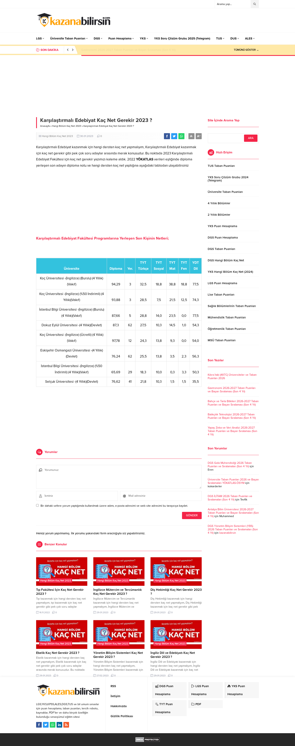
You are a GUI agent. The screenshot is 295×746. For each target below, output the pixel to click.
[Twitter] (46, 725)
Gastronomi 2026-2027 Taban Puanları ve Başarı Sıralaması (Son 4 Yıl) (231, 389)
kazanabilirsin (227, 533)
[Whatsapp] (52, 725)
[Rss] (66, 725)
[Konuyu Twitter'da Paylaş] (174, 136)
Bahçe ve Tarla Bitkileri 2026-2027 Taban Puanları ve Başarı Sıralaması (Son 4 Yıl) (136, 50)
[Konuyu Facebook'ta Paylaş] (167, 136)
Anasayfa (45, 126)
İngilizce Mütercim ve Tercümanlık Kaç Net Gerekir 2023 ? (117, 592)
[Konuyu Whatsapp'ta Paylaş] (181, 136)
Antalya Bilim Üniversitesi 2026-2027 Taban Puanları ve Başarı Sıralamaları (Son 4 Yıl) (233, 513)
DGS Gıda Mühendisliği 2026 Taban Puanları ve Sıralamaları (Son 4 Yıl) (230, 464)
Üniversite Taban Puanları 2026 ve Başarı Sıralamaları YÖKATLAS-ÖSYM (233, 481)
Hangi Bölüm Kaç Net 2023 (66, 126)
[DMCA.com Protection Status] (147, 740)
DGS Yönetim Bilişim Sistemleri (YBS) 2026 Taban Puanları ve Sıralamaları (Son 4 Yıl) (233, 529)
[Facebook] (39, 725)
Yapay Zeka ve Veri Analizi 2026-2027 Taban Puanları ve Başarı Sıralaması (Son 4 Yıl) (232, 431)
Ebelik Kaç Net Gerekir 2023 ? (57, 653)
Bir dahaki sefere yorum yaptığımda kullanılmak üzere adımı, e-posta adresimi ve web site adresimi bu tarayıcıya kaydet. (114, 505)
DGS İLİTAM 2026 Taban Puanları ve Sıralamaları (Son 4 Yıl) (230, 497)
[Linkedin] (59, 725)
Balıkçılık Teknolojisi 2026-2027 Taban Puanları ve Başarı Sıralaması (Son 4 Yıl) (232, 416)
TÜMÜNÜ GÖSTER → (246, 49)
